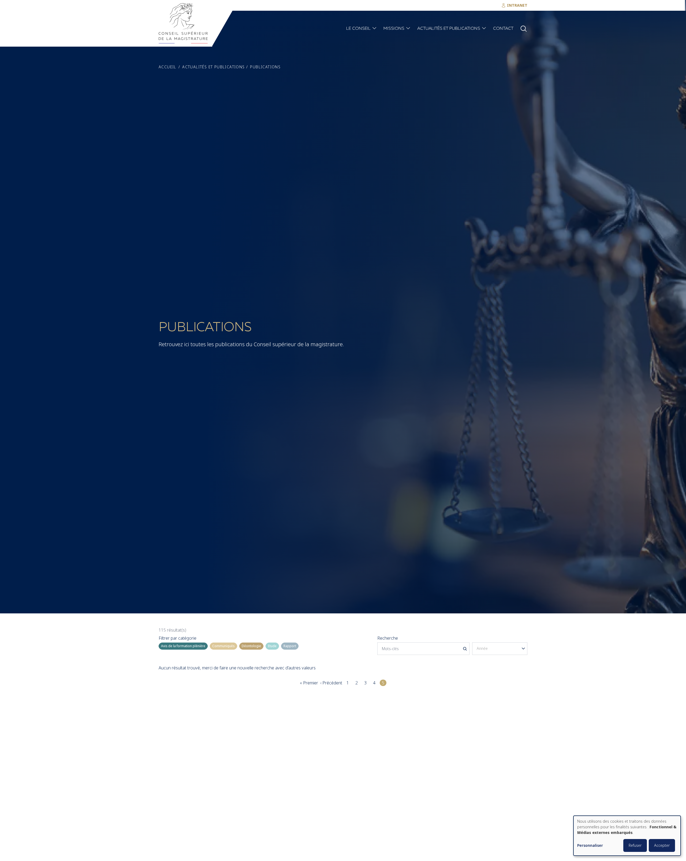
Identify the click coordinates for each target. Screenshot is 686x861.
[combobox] (500, 648)
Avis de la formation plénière (183, 646)
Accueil (167, 67)
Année (478, 638)
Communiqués (223, 646)
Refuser (635, 845)
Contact (503, 29)
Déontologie (251, 646)
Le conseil (358, 29)
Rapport (290, 646)
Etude (272, 646)
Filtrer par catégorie (177, 638)
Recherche (387, 638)
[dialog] (627, 836)
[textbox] (500, 648)
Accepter (662, 845)
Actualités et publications (448, 29)
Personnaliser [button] (590, 845)
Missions (393, 29)
